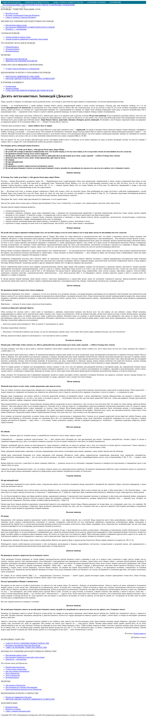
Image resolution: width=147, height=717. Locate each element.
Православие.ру (140, 633)
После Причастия (12, 673)
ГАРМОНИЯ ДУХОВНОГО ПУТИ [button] (37, 2)
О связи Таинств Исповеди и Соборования (22, 69)
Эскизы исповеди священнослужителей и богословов (27, 39)
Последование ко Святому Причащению (21, 687)
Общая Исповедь (12, 47)
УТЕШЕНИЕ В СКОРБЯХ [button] (96, 2)
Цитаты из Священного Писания (18, 697)
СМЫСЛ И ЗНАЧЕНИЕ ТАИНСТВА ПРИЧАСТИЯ (26, 647)
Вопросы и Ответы (13, 709)
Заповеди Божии (12, 88)
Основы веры (11, 86)
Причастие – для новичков (16, 659)
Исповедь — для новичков (16, 29)
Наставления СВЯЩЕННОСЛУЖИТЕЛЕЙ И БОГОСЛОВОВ (30, 27)
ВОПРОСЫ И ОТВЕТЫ (38, 5)
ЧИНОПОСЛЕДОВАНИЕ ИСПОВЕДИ (21, 61)
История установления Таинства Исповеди (23, 15)
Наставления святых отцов (16, 25)
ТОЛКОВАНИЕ (55, 5)
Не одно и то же (12, 13)
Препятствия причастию (15, 667)
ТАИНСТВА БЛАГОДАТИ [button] (11, 2)
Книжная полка (12, 707)
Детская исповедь (12, 49)
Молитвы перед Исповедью (16, 59)
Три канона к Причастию (15, 685)
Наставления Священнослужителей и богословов (25, 657)
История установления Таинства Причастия (23, 645)
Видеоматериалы (12, 51)
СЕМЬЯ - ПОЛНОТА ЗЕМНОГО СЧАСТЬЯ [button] (68, 2)
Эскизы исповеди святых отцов (18, 37)
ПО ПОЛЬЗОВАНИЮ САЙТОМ (16, 5)
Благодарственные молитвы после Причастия (23, 689)
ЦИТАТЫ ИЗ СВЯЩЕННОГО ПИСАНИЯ (23, 76)
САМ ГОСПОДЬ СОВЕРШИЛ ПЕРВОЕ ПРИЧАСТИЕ (27, 643)
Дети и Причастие (13, 675)
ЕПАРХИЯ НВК (115, 2)
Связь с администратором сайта (18, 711)
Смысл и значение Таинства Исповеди (21, 17)
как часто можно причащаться (17, 671)
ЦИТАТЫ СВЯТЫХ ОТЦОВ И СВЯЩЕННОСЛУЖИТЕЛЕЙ (30, 78)
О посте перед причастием (16, 669)
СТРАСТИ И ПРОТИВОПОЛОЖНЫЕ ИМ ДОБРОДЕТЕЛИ (29, 90)
